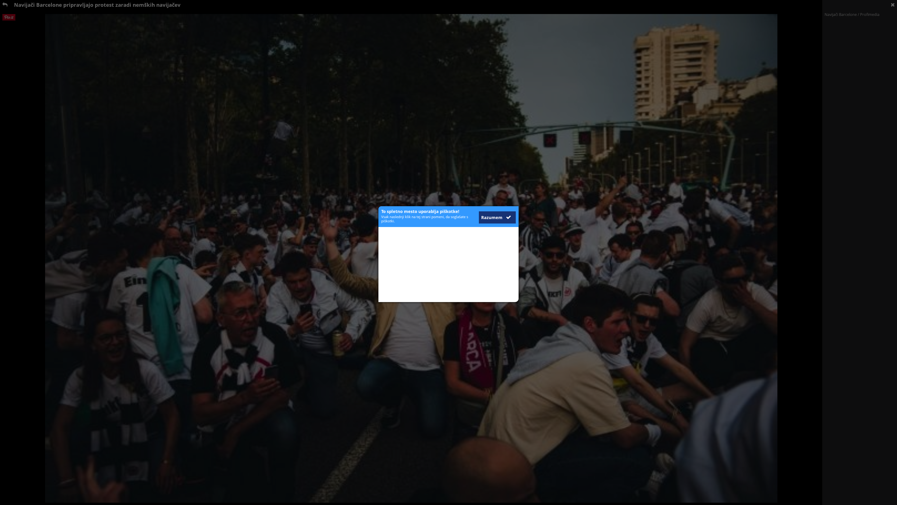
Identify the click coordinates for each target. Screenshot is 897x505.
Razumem (492, 217)
